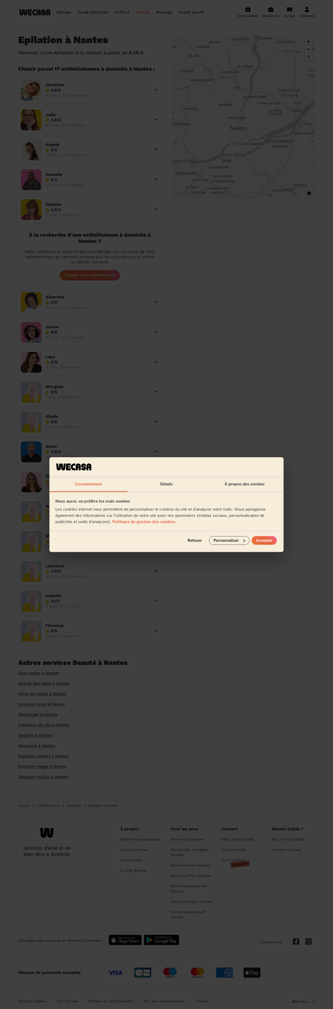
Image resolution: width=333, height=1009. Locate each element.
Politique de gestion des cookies (143, 522)
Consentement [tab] (88, 484)
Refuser (195, 540)
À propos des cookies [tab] (245, 484)
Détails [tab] (166, 484)
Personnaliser (226, 540)
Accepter (264, 540)
